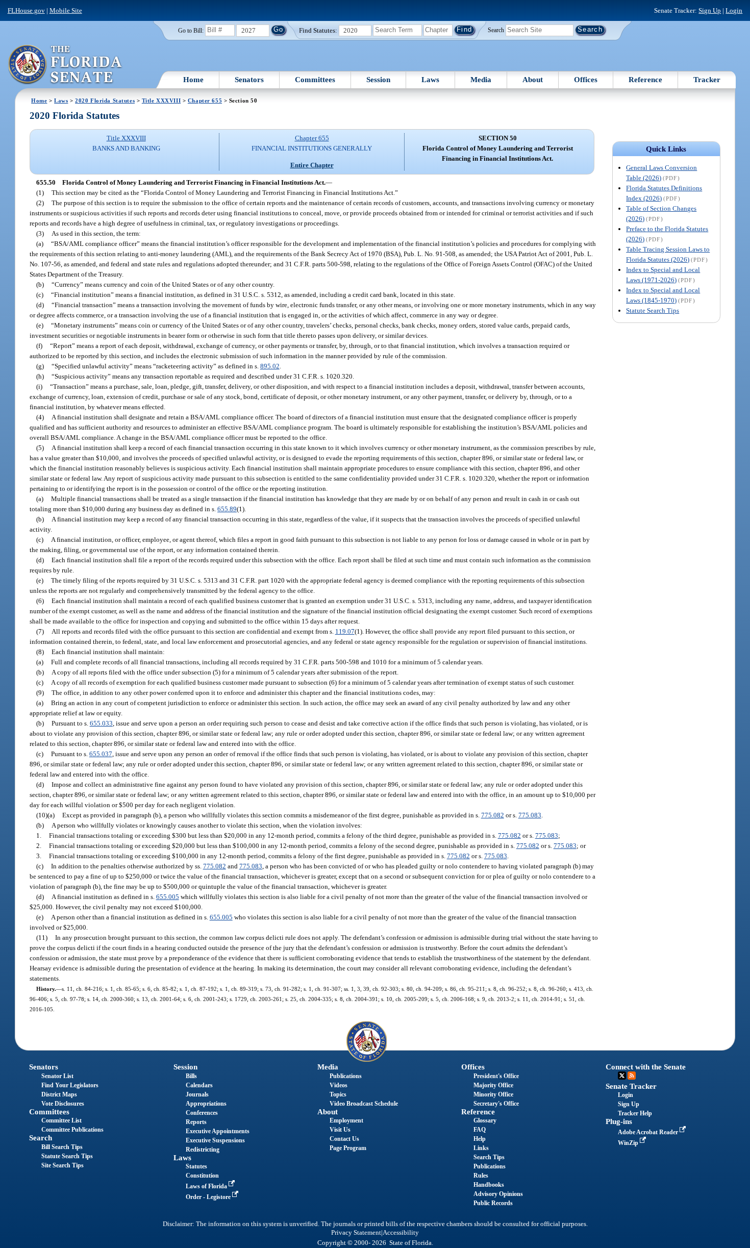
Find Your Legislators (69, 1085)
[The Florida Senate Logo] (65, 65)
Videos (338, 1085)
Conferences (202, 1112)
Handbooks (488, 1184)
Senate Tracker (631, 1086)
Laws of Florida (207, 1186)
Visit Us (340, 1129)
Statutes (196, 1166)
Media (480, 80)
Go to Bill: (191, 31)
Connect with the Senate (646, 1067)
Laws (430, 80)
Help (479, 1138)
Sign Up (709, 10)
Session (378, 80)
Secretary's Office (496, 1103)
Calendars (199, 1085)
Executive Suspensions (215, 1140)
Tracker (706, 80)
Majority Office (493, 1085)
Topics (338, 1094)
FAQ (479, 1129)
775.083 (529, 815)
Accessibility (401, 1232)
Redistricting (202, 1149)
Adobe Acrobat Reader (649, 1132)
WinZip (629, 1142)
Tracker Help (635, 1113)
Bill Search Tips (62, 1147)
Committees (315, 80)
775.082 (492, 815)
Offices (585, 80)
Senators (249, 80)
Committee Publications (72, 1129)
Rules (480, 1175)
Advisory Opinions (498, 1193)
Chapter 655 (205, 100)
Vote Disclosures (62, 1103)
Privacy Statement (356, 1232)
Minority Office (493, 1094)
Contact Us (344, 1138)
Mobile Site (65, 10)
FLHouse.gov (26, 10)
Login (734, 10)
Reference (645, 80)
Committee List (61, 1120)
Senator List (57, 1076)
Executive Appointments (217, 1131)
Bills (191, 1076)
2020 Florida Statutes (105, 100)
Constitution (202, 1175)
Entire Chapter (312, 165)
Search (496, 30)
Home (193, 80)
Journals (197, 1094)
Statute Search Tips (652, 310)
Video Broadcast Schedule (364, 1103)
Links (481, 1148)
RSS (632, 1075)
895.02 (270, 366)
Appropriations (206, 1103)
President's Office (496, 1076)
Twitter (622, 1075)
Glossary (484, 1120)
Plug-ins (619, 1121)
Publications (346, 1076)
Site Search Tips (62, 1165)
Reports (196, 1122)
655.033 (101, 723)
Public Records (493, 1203)
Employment (346, 1120)
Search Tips (489, 1157)
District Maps (59, 1094)
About (532, 80)
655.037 (100, 754)
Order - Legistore (209, 1197)
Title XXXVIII (161, 100)
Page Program (348, 1148)
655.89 (227, 509)
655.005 (167, 897)
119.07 (345, 631)
